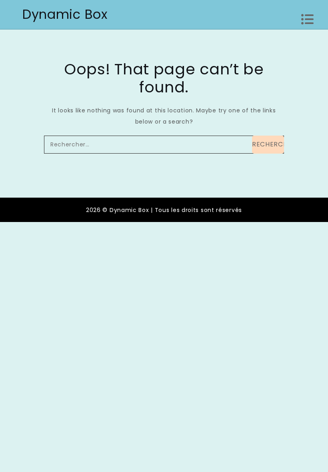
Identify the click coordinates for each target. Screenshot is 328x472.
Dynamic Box (65, 14)
